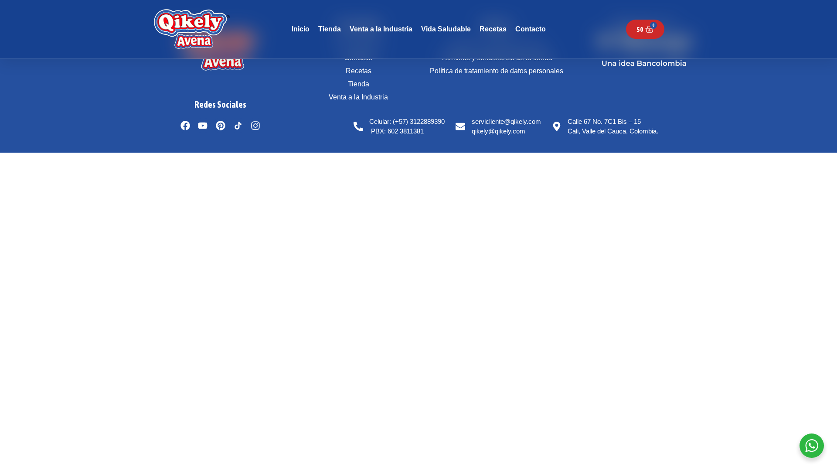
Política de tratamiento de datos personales (496, 71)
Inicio (301, 29)
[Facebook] (185, 125)
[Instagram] (255, 125)
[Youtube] (203, 125)
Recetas (493, 29)
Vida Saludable (446, 29)
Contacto (530, 29)
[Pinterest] (220, 125)
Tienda (329, 29)
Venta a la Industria (381, 29)
